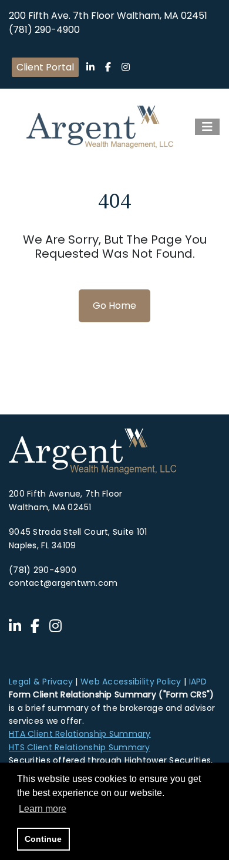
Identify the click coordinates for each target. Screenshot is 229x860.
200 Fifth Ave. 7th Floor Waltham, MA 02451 (108, 15)
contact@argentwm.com (63, 583)
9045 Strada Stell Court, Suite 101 (78, 532)
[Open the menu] (207, 127)
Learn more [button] (42, 809)
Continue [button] (43, 839)
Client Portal (45, 67)
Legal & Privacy (41, 681)
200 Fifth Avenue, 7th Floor (66, 494)
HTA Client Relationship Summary (80, 734)
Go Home (114, 305)
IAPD (198, 681)
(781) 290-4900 (44, 29)
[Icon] (90, 67)
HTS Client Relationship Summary (79, 747)
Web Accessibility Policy (130, 681)
